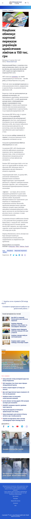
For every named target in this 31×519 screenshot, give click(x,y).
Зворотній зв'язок (15, 501)
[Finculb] (4, 426)
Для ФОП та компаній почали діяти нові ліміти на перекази (19, 319)
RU (25, 2)
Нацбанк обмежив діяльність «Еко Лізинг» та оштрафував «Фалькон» (19, 325)
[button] (28, 3)
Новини (4, 27)
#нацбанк (10, 250)
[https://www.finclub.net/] (15, 2)
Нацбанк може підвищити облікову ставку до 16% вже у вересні (19, 331)
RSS (15, 505)
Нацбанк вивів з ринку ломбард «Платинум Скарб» (19, 341)
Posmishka (17, 516)
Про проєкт (15, 496)
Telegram (12, 246)
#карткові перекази (21, 250)
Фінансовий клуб (12, 61)
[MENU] (2, 3)
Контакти (15, 503)
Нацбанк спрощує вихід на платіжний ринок (19, 336)
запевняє (15, 76)
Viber (17, 246)
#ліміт (5, 252)
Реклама (15, 498)
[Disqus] (15, 277)
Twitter (22, 246)
